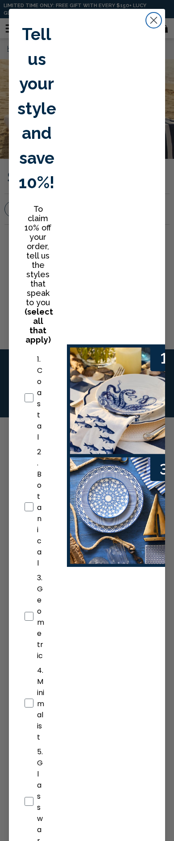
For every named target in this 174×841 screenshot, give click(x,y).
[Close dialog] (154, 20)
